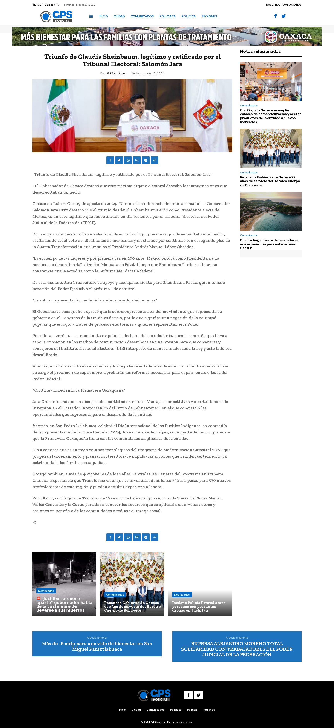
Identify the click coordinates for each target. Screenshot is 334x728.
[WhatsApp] (128, 160)
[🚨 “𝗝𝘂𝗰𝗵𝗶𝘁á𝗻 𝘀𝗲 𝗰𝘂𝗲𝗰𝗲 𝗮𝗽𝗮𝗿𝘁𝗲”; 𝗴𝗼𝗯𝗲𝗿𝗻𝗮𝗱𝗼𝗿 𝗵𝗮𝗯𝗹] (64, 584)
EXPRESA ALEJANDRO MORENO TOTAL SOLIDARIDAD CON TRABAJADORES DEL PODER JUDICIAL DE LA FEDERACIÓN (237, 649)
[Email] (137, 160)
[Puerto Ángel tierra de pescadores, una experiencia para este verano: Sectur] (271, 211)
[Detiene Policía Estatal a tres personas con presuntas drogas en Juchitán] (200, 584)
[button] (225, 16)
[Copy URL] (154, 160)
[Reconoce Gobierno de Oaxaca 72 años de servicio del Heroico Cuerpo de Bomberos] (132, 584)
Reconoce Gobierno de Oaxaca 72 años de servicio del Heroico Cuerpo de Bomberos (270, 181)
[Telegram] (146, 160)
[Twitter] (284, 16)
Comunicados (115, 594)
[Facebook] (276, 16)
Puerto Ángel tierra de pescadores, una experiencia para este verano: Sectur (269, 244)
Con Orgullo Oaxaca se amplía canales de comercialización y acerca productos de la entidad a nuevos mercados (270, 116)
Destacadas (46, 591)
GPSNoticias (116, 73)
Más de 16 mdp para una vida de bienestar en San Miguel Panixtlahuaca (97, 646)
